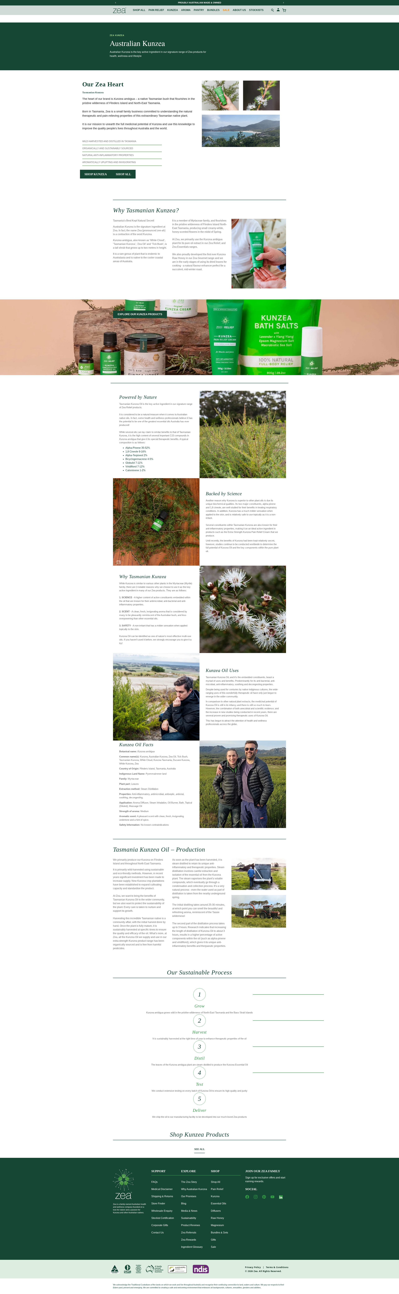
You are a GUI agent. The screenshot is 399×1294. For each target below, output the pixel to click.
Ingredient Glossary (192, 1247)
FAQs (154, 1182)
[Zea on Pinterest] (264, 1197)
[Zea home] (119, 10)
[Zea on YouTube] (272, 1197)
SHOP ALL (123, 174)
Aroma (186, 10)
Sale (226, 10)
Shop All (139, 10)
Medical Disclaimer (162, 1189)
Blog (183, 1203)
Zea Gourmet (200, 258)
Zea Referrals (188, 1232)
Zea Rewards (188, 1239)
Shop (215, 1171)
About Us (239, 10)
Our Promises (188, 1196)
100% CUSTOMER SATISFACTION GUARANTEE (199, 2)
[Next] (283, 3)
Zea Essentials (180, 246)
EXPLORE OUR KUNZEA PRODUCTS (140, 314)
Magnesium (217, 1225)
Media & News (189, 1211)
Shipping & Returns (162, 1196)
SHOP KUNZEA (95, 174)
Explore (188, 1171)
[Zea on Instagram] (255, 1197)
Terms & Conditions (277, 1267)
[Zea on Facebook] (247, 1197)
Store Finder (158, 1203)
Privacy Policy (253, 1267)
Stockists (256, 10)
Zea (255, 1271)
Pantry (199, 10)
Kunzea (172, 10)
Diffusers (216, 1211)
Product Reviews (190, 1225)
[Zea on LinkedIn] (281, 1198)
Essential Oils (218, 1203)
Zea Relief (214, 243)
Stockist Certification (162, 1218)
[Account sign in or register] (278, 10)
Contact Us (157, 1232)
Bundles (213, 10)
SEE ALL (199, 1149)
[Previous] (116, 3)
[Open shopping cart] (284, 10)
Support (158, 1171)
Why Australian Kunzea (194, 1189)
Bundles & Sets (219, 1232)
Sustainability (188, 1218)
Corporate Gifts (159, 1225)
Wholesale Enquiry (161, 1211)
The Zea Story (189, 1182)
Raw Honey (217, 1218)
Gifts (213, 1239)
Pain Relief (217, 1189)
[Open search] (272, 10)
